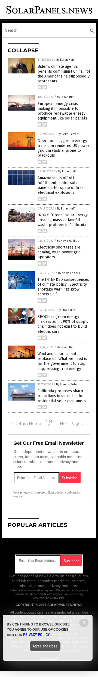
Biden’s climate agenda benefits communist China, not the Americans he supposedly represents (64, 74)
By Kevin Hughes (68, 241)
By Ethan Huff (65, 60)
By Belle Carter (68, 134)
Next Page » (72, 423)
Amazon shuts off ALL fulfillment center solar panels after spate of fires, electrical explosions (61, 185)
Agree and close (45, 646)
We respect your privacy (72, 590)
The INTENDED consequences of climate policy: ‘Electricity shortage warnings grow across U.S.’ (63, 287)
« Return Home (26, 423)
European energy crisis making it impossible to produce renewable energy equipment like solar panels (62, 111)
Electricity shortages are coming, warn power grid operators (59, 252)
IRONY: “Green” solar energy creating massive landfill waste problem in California (63, 220)
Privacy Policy (36, 635)
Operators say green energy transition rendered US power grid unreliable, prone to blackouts (63, 148)
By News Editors (69, 273)
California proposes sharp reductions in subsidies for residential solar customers (62, 396)
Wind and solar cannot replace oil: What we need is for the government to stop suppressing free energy (62, 361)
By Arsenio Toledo (68, 384)
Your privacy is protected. (30, 492)
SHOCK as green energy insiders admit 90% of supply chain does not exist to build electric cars (63, 324)
